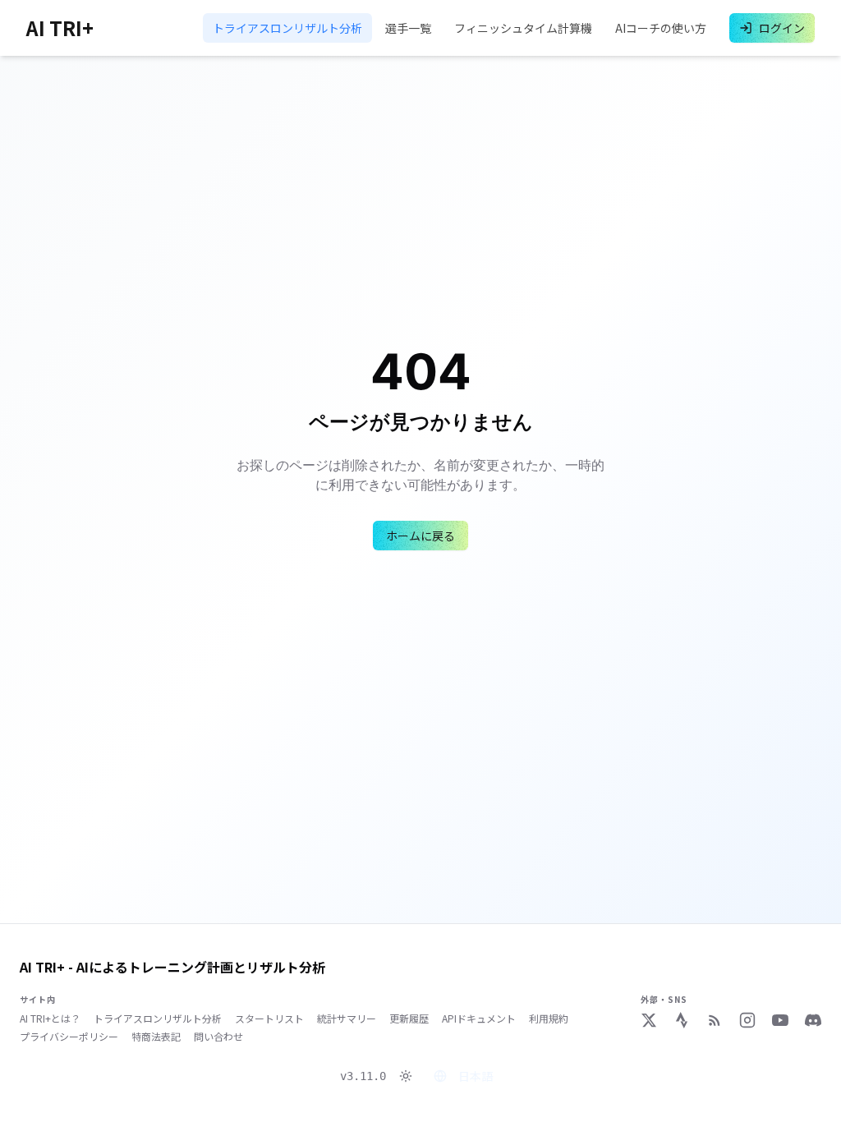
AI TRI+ (60, 28)
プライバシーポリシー (69, 1036)
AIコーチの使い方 (660, 28)
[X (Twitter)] (649, 1020)
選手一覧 (408, 28)
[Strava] (681, 1020)
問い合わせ (218, 1036)
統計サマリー (346, 1018)
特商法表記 (156, 1036)
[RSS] (714, 1020)
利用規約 (548, 1018)
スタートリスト (269, 1018)
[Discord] (813, 1020)
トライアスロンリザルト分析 (287, 28)
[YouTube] (780, 1020)
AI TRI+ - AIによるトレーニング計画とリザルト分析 (172, 967)
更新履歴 (409, 1018)
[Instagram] (747, 1020)
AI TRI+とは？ (50, 1018)
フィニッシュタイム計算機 (523, 28)
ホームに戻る (420, 535)
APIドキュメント (479, 1018)
